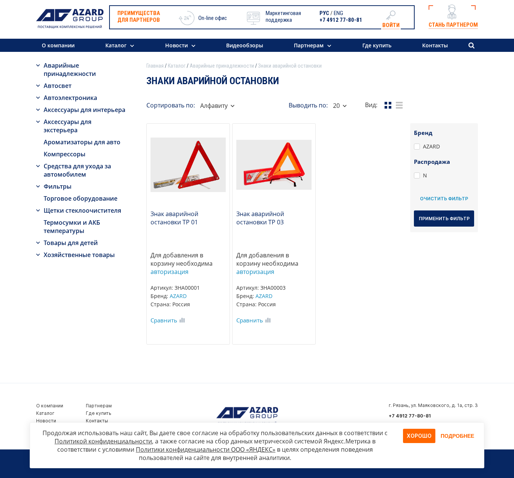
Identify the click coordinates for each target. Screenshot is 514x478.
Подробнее (457, 436)
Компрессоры (64, 154)
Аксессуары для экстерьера (67, 126)
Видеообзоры (244, 45)
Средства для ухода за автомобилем (77, 170)
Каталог (115, 45)
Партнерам (309, 45)
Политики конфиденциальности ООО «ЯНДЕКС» (205, 449)
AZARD (178, 296)
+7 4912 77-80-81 (340, 20)
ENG (338, 13)
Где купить (376, 45)
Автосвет (57, 86)
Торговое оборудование (80, 198)
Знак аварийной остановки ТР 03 (260, 218)
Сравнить (164, 320)
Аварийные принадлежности (70, 69)
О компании (58, 45)
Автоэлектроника (70, 98)
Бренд (423, 132)
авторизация (170, 272)
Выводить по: (308, 105)
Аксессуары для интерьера (84, 110)
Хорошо (419, 436)
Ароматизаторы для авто (82, 142)
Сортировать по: (170, 105)
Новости (176, 45)
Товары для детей (71, 243)
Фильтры (57, 186)
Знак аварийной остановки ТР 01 (174, 218)
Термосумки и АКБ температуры (72, 226)
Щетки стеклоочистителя (82, 210)
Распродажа (432, 161)
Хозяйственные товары (79, 255)
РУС (324, 13)
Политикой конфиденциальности (103, 441)
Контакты (435, 45)
